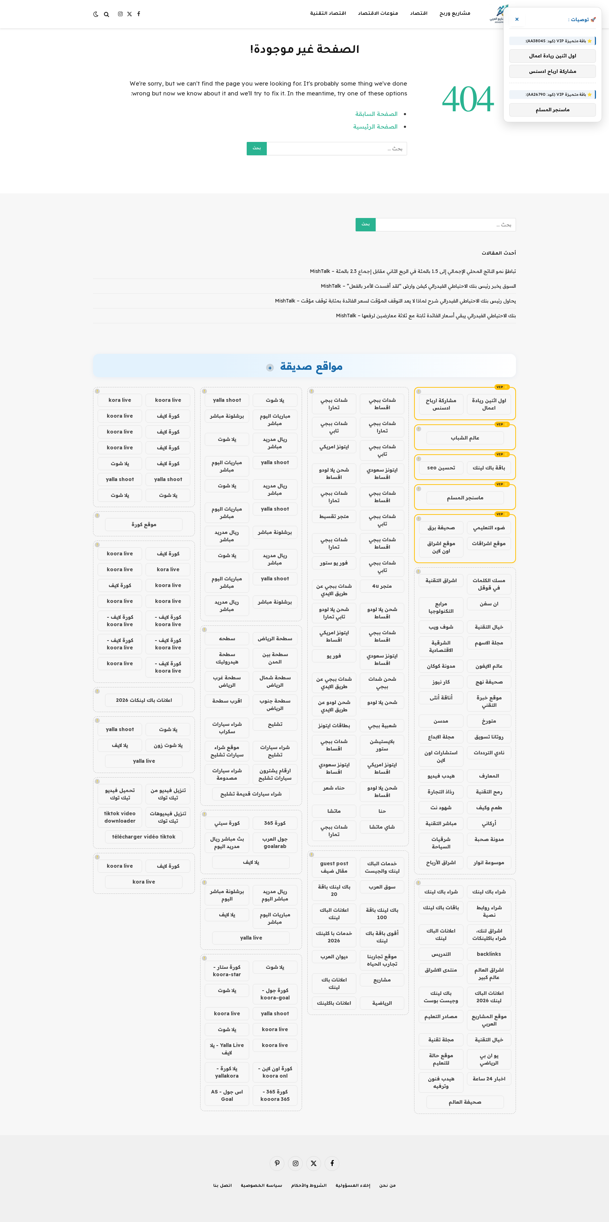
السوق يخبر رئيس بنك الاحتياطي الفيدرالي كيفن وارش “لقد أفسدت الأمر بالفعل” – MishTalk (418, 286)
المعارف (489, 776)
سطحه (227, 638)
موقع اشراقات (489, 543)
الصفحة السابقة (376, 113)
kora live (120, 400)
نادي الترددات (489, 752)
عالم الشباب (465, 438)
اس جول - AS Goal (227, 1095)
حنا (382, 811)
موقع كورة (143, 524)
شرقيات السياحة (440, 843)
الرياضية (382, 1003)
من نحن (387, 1186)
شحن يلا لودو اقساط (334, 473)
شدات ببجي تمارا (333, 404)
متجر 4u (382, 586)
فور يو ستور (334, 563)
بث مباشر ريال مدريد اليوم (227, 842)
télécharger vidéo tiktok (144, 837)
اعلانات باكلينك (334, 1003)
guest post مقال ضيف (334, 867)
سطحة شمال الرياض (275, 681)
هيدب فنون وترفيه (441, 1082)
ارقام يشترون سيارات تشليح (274, 774)
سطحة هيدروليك (227, 658)
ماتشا (334, 811)
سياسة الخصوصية (261, 1186)
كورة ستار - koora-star (227, 971)
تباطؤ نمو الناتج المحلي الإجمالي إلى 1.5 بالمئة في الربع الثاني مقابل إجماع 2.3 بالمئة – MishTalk (413, 271)
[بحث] (107, 14)
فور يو (334, 656)
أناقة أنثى (441, 697)
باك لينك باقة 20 (334, 890)
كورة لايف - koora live (168, 621)
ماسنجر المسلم (465, 497)
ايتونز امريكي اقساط (334, 636)
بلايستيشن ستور (382, 745)
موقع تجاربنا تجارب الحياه (382, 960)
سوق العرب (382, 887)
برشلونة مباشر (227, 416)
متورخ (489, 721)
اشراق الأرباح (441, 862)
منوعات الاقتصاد (378, 14)
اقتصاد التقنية (328, 14)
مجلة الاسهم (489, 643)
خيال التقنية (489, 627)
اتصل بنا (222, 1186)
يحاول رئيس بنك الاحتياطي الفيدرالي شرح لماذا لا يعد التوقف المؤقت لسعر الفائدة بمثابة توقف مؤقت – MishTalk (395, 301)
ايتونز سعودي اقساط (382, 473)
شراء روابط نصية (489, 911)
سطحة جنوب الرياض (274, 704)
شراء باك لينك (489, 892)
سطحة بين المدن (275, 658)
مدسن (440, 721)
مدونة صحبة (489, 839)
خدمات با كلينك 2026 (334, 937)
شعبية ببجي (382, 725)
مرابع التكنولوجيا (441, 607)
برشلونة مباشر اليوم (227, 895)
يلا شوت (275, 400)
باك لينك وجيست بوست (441, 997)
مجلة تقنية (441, 1039)
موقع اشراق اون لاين (441, 547)
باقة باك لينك (489, 468)
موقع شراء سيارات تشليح (227, 751)
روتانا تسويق (489, 737)
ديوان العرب (334, 956)
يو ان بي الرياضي (489, 1059)
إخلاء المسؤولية (353, 1186)
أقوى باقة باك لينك (382, 937)
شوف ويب (441, 627)
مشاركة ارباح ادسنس (441, 404)
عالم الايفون (489, 666)
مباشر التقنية (441, 823)
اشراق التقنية (441, 580)
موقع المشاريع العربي (489, 1020)
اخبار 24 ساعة (489, 1079)
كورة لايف (168, 416)
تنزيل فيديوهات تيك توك (168, 817)
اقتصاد (418, 14)
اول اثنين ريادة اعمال (489, 404)
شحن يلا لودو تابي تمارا (334, 613)
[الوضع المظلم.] (96, 14)
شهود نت (440, 807)
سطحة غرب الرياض (227, 681)
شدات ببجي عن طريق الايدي (334, 590)
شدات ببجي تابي (333, 427)
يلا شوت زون (168, 745)
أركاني (489, 823)
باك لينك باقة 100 (382, 914)
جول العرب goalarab (275, 842)
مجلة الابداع (441, 737)
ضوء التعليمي (489, 527)
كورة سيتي (227, 823)
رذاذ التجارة (440, 791)
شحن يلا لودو (382, 702)
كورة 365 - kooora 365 (275, 1095)
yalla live (251, 938)
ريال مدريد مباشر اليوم (275, 895)
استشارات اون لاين (440, 756)
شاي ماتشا (382, 827)
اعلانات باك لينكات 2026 (144, 700)
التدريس (441, 954)
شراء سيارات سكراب (227, 728)
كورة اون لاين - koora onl (275, 1072)
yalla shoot (227, 400)
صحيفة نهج (489, 682)
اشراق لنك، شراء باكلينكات (489, 934)
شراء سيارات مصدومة (227, 774)
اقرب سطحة (227, 701)
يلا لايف (251, 862)
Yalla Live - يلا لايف (227, 1049)
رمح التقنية (489, 791)
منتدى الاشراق (441, 970)
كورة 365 (274, 823)
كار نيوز (441, 682)
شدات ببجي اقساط (382, 404)
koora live (227, 1013)
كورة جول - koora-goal (275, 994)
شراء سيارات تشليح (275, 751)
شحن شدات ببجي (382, 683)
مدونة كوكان (441, 666)
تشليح (275, 724)
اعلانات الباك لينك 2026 (489, 997)
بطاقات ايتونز (334, 725)
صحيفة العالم (465, 1102)
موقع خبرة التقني (489, 701)
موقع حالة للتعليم (441, 1059)
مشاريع (382, 980)
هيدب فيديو (441, 776)
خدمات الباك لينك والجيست (382, 867)
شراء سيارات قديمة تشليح (251, 794)
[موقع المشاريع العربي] (502, 14)
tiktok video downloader (120, 817)
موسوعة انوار (489, 862)
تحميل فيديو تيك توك (120, 794)
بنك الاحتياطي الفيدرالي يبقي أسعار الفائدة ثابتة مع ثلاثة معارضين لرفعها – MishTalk (426, 315)
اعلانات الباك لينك (440, 934)
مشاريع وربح (454, 14)
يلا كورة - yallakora (227, 1072)
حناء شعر (334, 788)
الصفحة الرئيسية (375, 126)
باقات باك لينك (441, 907)
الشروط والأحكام (309, 1186)
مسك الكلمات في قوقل (489, 584)
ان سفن (489, 603)
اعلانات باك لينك (334, 983)
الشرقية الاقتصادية (441, 646)
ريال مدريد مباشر (275, 443)
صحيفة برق (441, 527)
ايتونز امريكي (334, 446)
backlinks (489, 954)
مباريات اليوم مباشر (275, 419)
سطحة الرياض (275, 638)
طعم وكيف (489, 807)
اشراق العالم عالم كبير (489, 973)
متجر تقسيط (334, 516)
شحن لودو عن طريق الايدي (334, 706)
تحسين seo (441, 468)
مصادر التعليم (440, 1016)
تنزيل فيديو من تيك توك (168, 794)
